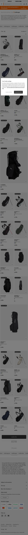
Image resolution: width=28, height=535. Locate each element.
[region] (14, 87)
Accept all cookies (18, 92)
